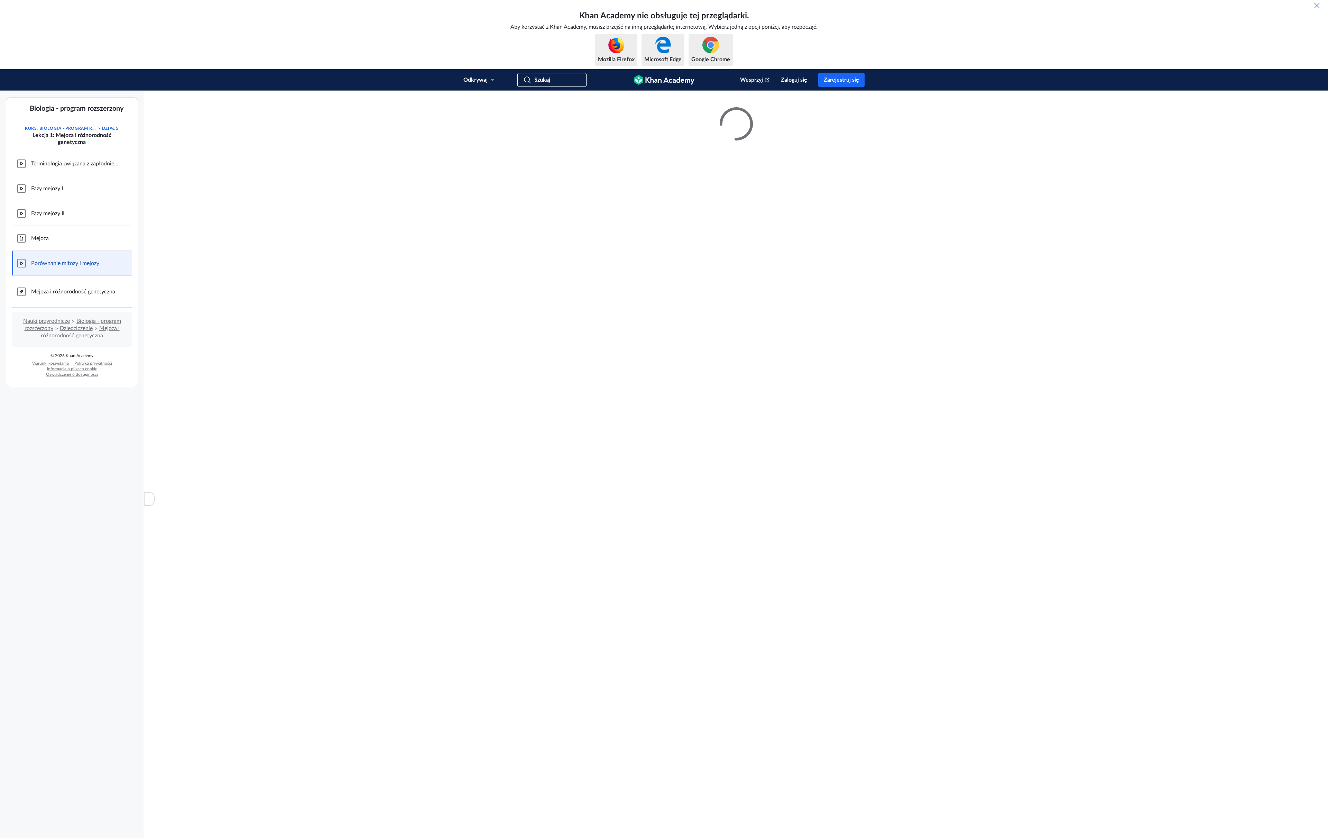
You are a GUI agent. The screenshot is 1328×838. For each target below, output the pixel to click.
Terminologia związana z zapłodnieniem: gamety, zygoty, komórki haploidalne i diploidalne (76, 163)
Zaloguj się (794, 80)
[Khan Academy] (664, 80)
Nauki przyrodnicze (46, 321)
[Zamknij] (1316, 5)
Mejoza (40, 238)
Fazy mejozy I (47, 188)
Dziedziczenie (76, 328)
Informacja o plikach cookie (72, 369)
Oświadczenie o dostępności (72, 374)
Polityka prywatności (93, 363)
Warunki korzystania (50, 363)
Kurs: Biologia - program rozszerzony (61, 128)
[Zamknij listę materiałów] (149, 499)
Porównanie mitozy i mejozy (65, 263)
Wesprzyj (751, 80)
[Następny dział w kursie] (128, 135)
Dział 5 (110, 128)
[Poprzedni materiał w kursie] (15, 135)
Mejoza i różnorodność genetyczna (73, 291)
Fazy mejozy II (47, 213)
